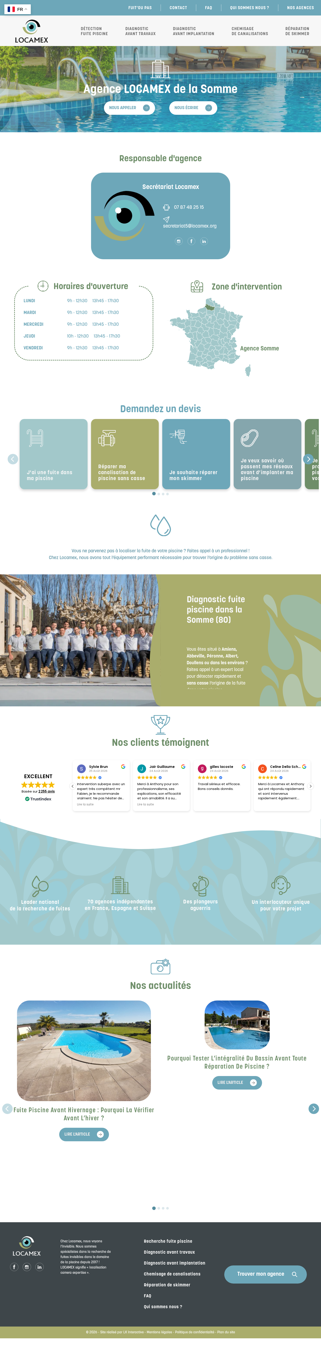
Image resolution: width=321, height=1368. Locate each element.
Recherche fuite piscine (168, 1241)
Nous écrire (186, 108)
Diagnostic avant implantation (193, 31)
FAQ (208, 7)
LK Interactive (133, 1332)
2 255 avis (46, 791)
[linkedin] (204, 241)
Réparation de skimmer (167, 1285)
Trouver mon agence (260, 1274)
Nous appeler (122, 108)
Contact (178, 7)
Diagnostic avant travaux (140, 31)
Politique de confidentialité (194, 1332)
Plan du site (226, 1332)
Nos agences (300, 7)
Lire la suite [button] (85, 805)
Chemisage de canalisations (250, 31)
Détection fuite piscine (94, 31)
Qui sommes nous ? (249, 7)
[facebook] (191, 241)
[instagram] (179, 241)
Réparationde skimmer (297, 31)
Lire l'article (77, 1134)
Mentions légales (159, 1332)
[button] (310, 786)
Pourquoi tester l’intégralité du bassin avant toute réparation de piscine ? (237, 1063)
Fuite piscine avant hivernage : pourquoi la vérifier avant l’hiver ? (84, 1114)
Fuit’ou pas (140, 7)
